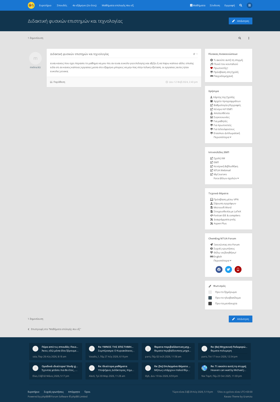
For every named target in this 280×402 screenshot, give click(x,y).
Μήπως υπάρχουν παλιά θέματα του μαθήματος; (172, 370)
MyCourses (220, 174)
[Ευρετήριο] (31, 5)
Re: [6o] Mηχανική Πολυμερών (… (230, 346)
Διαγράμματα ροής (224, 219)
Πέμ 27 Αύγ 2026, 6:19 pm (114, 356)
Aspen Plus (220, 223)
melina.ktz (35, 67)
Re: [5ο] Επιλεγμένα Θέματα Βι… (173, 366)
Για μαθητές (220, 121)
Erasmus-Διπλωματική (226, 133)
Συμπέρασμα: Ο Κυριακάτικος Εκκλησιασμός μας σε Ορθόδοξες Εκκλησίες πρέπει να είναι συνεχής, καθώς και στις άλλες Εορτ (116, 350)
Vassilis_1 (94, 356)
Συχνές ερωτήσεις (224, 248)
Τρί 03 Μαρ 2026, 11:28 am (110, 376)
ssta (35, 356)
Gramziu (247, 396)
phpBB (45, 396)
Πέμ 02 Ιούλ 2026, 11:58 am (166, 356)
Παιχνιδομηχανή (223, 76)
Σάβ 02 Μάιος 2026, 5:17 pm (53, 376)
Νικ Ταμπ (207, 376)
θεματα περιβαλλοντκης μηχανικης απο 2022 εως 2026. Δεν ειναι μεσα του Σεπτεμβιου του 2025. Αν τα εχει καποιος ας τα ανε (172, 350)
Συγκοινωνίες (221, 117)
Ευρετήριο (33, 391)
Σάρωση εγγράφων (224, 203)
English (217, 256)
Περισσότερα (221, 137)
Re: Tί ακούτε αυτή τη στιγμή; (228, 366)
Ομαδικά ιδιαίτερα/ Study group (62, 366)
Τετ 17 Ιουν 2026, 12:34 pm (223, 356)
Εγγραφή (230, 5)
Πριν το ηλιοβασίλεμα (228, 297)
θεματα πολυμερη (221, 350)
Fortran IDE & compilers (226, 215)
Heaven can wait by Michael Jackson (229, 370)
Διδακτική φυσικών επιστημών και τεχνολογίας (75, 21)
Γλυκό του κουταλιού (225, 64)
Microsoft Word (222, 207)
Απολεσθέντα (221, 113)
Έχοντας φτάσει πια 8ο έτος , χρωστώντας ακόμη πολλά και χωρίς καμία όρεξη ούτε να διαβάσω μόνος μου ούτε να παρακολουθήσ (60, 370)
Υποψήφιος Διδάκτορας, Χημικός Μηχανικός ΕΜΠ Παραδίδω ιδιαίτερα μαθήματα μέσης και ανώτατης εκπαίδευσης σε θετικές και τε (116, 370)
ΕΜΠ (216, 162)
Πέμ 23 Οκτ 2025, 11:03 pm (227, 376)
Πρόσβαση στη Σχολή (225, 72)
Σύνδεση (215, 5)
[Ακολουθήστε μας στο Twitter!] (228, 269)
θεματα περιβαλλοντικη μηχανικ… (175, 346)
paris (148, 356)
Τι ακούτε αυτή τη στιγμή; (228, 60)
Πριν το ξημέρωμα (226, 292)
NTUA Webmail (222, 170)
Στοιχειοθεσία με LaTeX (227, 211)
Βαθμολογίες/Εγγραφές (227, 105)
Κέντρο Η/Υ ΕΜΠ (222, 109)
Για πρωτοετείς (222, 125)
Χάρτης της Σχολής (224, 97)
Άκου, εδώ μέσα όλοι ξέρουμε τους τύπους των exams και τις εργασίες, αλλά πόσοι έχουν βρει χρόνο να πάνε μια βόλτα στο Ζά (60, 350)
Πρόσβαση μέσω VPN (225, 199)
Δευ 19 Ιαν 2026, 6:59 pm (164, 376)
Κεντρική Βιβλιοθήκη (225, 166)
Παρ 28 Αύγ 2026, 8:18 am (52, 356)
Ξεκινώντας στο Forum (226, 244)
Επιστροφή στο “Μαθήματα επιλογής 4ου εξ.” (56, 329)
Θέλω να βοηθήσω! (224, 252)
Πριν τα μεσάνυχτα (226, 303)
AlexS (92, 376)
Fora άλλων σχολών (225, 178)
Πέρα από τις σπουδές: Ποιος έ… (61, 346)
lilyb (147, 376)
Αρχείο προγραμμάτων (227, 101)
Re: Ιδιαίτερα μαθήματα (112, 366)
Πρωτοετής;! (220, 68)
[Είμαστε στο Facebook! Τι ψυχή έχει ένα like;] (219, 269)
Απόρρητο (74, 391)
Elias (35, 376)
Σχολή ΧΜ (219, 158)
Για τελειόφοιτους (223, 129)
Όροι (87, 391)
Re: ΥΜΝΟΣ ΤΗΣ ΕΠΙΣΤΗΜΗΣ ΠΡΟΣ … (120, 346)
